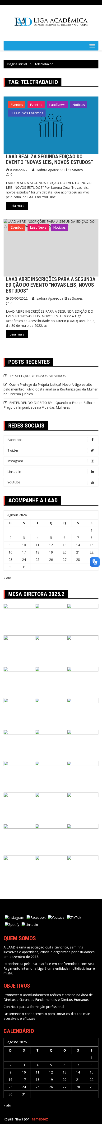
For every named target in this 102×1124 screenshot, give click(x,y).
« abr (7, 578)
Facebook (15, 439)
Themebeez (39, 1119)
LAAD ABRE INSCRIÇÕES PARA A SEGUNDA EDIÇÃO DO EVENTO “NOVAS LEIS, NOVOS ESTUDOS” (50, 285)
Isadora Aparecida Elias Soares (59, 170)
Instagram (15, 461)
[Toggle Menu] (92, 45)
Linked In (14, 471)
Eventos (17, 104)
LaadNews (57, 104)
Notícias (78, 104)
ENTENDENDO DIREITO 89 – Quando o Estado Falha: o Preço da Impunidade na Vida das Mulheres (50, 405)
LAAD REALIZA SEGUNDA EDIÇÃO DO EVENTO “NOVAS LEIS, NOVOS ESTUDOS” (49, 159)
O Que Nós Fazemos (27, 113)
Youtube (13, 482)
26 (51, 559)
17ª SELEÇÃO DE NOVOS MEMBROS (37, 375)
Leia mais (16, 205)
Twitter (12, 450)
